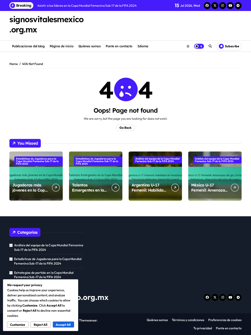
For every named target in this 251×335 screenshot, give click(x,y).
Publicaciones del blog (28, 46)
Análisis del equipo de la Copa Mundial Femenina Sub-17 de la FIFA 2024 (157, 160)
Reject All (40, 325)
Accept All (63, 325)
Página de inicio (61, 46)
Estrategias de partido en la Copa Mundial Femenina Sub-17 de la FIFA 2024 (44, 275)
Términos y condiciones (188, 320)
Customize (17, 325)
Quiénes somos (89, 46)
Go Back (125, 128)
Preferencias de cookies (225, 320)
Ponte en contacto (119, 46)
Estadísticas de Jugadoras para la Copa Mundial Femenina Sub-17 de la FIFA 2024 (37, 161)
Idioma (142, 46)
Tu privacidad (202, 328)
